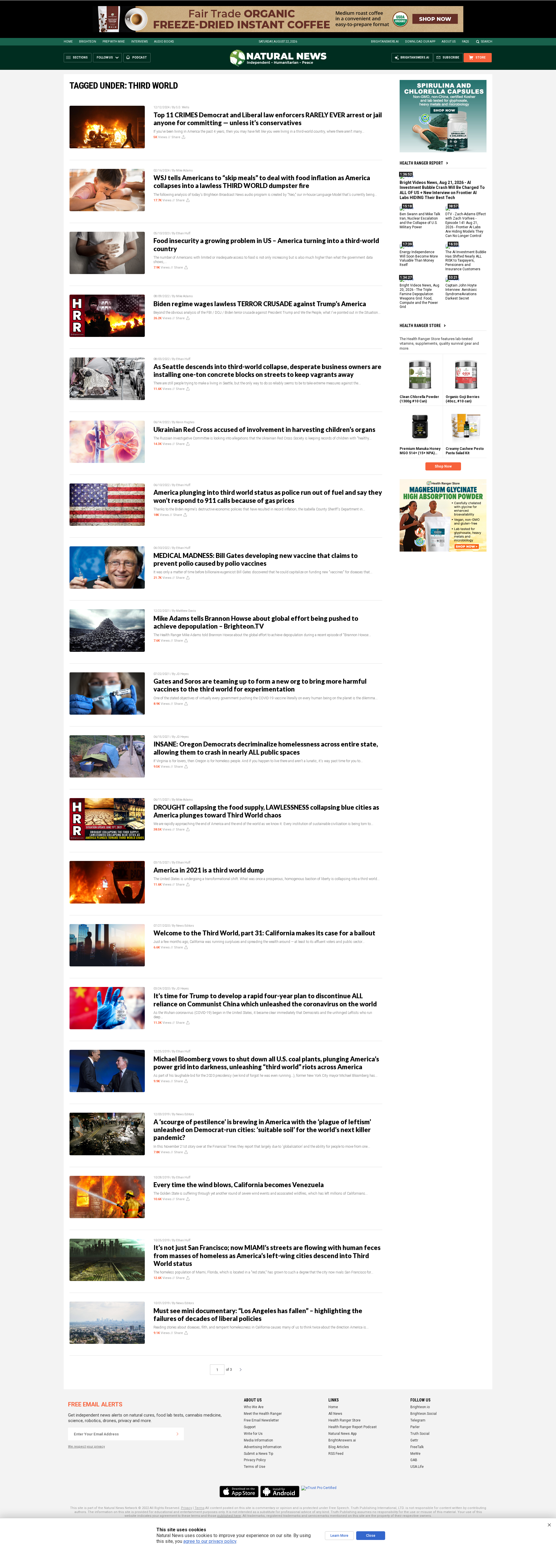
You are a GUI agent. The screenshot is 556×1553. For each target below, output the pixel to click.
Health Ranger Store (420, 325)
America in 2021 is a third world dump (208, 870)
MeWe (415, 1454)
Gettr (414, 1440)
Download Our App (420, 41)
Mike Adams (184, 170)
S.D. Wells (182, 107)
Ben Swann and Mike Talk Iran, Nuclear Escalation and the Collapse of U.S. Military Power (420, 220)
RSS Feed (335, 1454)
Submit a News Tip (258, 1454)
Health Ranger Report (421, 163)
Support (250, 1427)
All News (335, 1414)
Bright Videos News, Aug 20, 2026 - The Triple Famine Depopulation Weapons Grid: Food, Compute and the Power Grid (419, 296)
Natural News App (342, 1434)
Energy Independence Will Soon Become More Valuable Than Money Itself (419, 258)
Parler (415, 1427)
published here (229, 1516)
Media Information (258, 1440)
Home (68, 41)
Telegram (417, 1420)
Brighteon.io (420, 1407)
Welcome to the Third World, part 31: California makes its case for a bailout (264, 933)
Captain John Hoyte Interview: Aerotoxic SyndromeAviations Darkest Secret (461, 291)
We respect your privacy (86, 1446)
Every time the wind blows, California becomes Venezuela (238, 1185)
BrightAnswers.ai (385, 41)
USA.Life (417, 1467)
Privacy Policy (255, 1460)
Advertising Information (262, 1447)
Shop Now (443, 466)
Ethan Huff (183, 233)
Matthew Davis (186, 610)
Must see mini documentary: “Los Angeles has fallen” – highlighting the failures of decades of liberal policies (257, 1314)
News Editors (185, 925)
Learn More (339, 1536)
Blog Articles (338, 1447)
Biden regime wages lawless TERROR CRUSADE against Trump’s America (259, 304)
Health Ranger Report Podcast (352, 1427)
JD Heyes (182, 674)
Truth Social (419, 1434)
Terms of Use (254, 1467)
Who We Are (254, 1407)
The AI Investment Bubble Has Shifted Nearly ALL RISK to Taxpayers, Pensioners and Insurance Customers (465, 260)
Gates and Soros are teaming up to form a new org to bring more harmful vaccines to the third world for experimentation (260, 685)
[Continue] (177, 1434)
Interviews (139, 41)
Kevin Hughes (185, 422)
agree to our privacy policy (209, 1541)
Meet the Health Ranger (263, 1414)
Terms (199, 1508)
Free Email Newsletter (261, 1420)
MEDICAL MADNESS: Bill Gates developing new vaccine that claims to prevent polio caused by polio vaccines (255, 559)
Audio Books (164, 41)
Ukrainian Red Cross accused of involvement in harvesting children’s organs (264, 429)
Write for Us (253, 1434)
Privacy (186, 1508)
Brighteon (87, 41)
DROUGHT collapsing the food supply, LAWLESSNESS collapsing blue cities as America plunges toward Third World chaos (266, 811)
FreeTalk (417, 1447)
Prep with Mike (114, 41)
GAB (413, 1460)
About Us (449, 41)
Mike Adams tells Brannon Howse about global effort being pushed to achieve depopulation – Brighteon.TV (255, 622)
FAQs (465, 41)
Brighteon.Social (423, 1414)
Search (486, 41)
